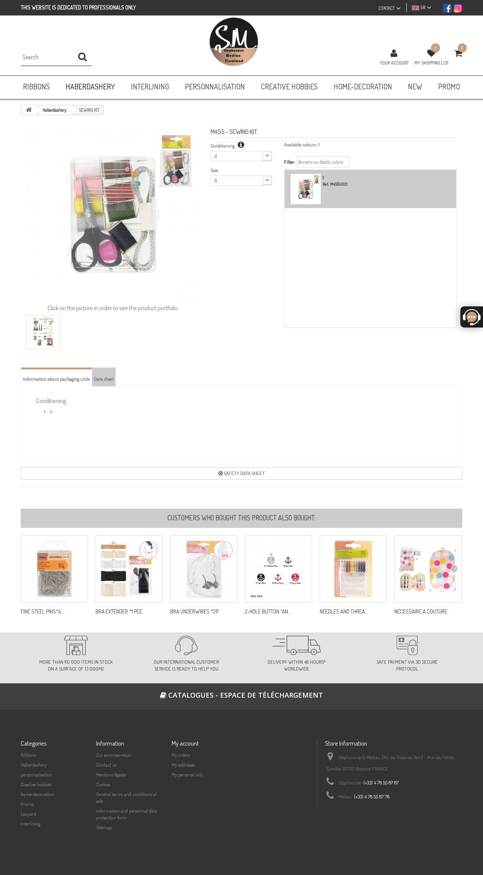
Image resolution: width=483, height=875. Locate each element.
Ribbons (28, 755)
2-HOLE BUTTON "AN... (268, 611)
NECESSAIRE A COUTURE (420, 611)
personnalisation (36, 775)
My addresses (183, 765)
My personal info (187, 775)
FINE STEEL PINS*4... (42, 611)
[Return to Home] (29, 110)
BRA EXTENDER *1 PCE (118, 611)
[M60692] (278, 569)
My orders (181, 755)
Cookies (103, 784)
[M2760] (129, 569)
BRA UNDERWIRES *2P (194, 611)
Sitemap (104, 827)
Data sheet (104, 379)
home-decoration (37, 794)
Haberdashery (34, 765)
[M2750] (203, 569)
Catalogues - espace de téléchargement (244, 695)
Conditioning (223, 146)
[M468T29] (427, 569)
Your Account (394, 63)
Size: (215, 170)
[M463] (353, 569)
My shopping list (431, 63)
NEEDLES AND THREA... (344, 611)
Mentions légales (111, 775)
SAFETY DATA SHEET (244, 473)
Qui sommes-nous (113, 755)
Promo (27, 804)
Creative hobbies (36, 784)
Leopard (28, 814)
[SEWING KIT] (43, 332)
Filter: (289, 162)
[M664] (54, 569)
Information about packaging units (56, 379)
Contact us (106, 765)
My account (185, 743)
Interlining (30, 824)
